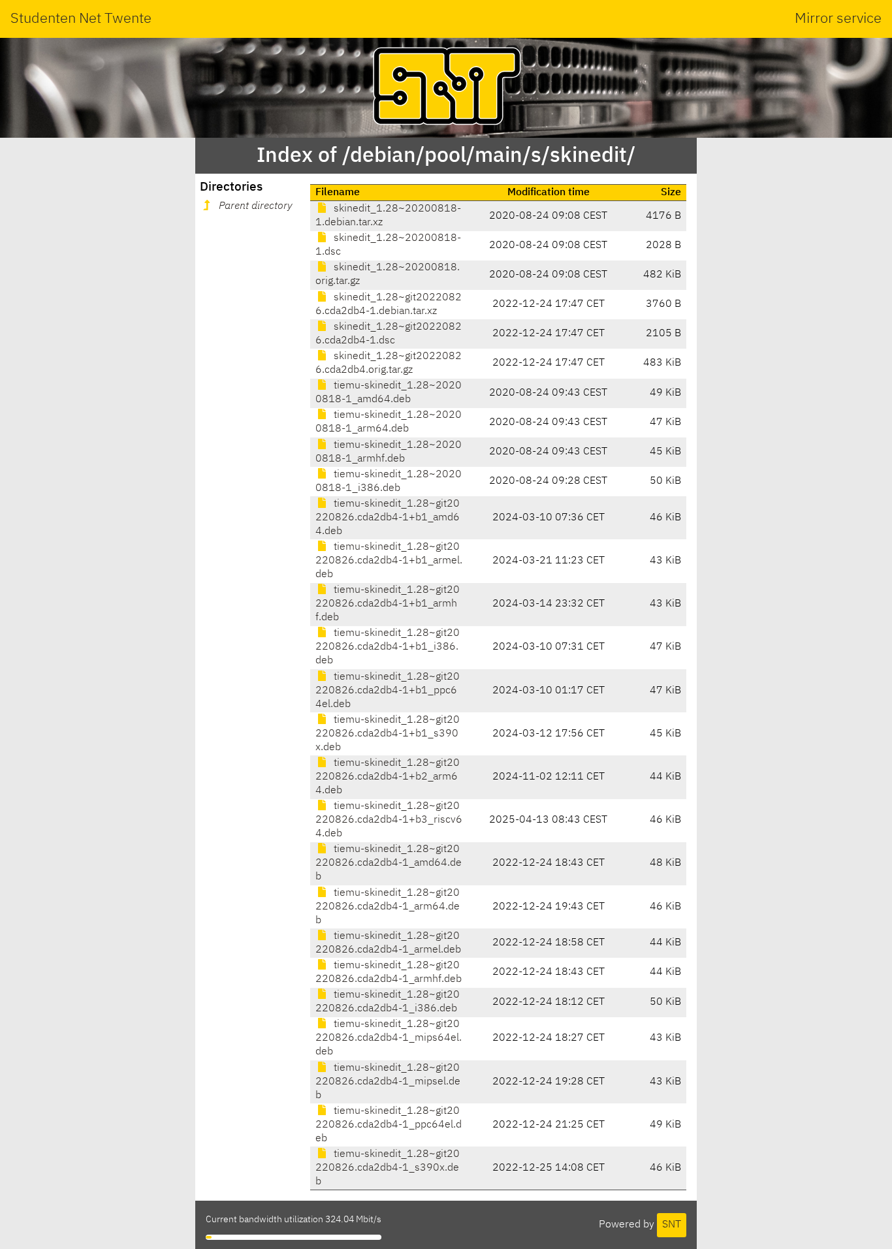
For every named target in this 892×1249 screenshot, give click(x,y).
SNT (671, 1225)
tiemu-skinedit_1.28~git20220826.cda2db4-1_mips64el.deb (388, 1038)
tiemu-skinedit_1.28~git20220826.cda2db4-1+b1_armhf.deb (387, 604)
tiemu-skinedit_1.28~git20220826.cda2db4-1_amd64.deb (388, 863)
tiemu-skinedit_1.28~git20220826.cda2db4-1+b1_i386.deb (387, 647)
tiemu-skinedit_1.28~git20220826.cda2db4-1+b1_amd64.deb (387, 518)
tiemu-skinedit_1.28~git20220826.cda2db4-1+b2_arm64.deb (387, 777)
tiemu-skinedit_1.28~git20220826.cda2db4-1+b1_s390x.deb (387, 734)
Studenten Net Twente (80, 19)
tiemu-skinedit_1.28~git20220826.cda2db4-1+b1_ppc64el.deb (387, 691)
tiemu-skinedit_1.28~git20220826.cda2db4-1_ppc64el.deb (388, 1125)
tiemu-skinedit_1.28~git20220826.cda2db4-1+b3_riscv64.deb (388, 820)
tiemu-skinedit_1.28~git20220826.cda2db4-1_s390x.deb (387, 1168)
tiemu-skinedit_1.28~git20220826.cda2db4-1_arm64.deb (387, 907)
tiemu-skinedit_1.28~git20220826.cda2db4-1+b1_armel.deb (388, 561)
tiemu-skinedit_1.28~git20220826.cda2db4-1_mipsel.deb (387, 1082)
